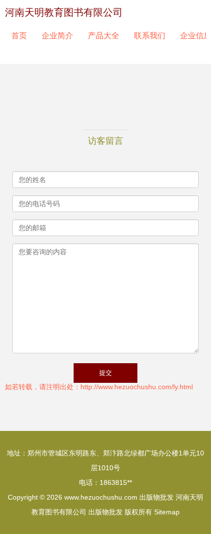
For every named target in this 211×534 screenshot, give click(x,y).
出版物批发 (156, 497)
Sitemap (167, 512)
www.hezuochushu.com (100, 497)
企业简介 (57, 35)
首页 (19, 35)
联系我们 (149, 35)
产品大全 (103, 35)
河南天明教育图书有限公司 (64, 12)
